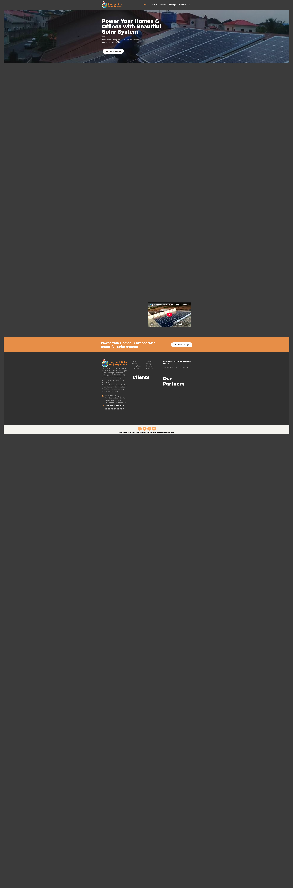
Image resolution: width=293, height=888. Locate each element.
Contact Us (149, 368)
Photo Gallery (150, 366)
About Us (149, 361)
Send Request (46, 249)
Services (134, 364)
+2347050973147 (118, 409)
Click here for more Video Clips (158, 329)
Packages (149, 364)
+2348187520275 (107, 409)
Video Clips (135, 368)
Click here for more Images (111, 330)
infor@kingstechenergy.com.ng (114, 405)
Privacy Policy (136, 366)
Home (134, 361)
